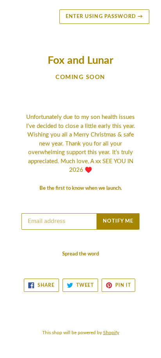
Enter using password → (104, 16)
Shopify (111, 332)
